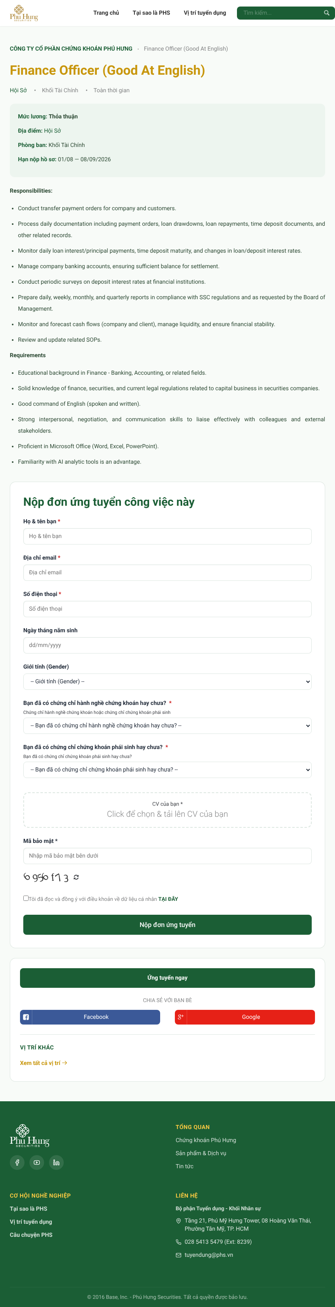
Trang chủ (106, 13)
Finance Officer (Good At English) (186, 49)
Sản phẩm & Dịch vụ (201, 1153)
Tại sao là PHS (151, 13)
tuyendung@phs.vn (209, 1255)
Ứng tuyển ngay (167, 978)
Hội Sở (18, 90)
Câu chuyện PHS (31, 1235)
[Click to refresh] (47, 878)
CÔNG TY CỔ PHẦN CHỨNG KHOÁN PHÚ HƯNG (71, 49)
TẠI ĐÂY (168, 899)
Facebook (96, 1017)
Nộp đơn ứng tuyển (168, 925)
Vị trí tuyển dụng (205, 13)
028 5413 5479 (204, 1242)
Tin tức (185, 1166)
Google (251, 1017)
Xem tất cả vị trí (41, 1063)
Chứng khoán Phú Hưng (206, 1140)
